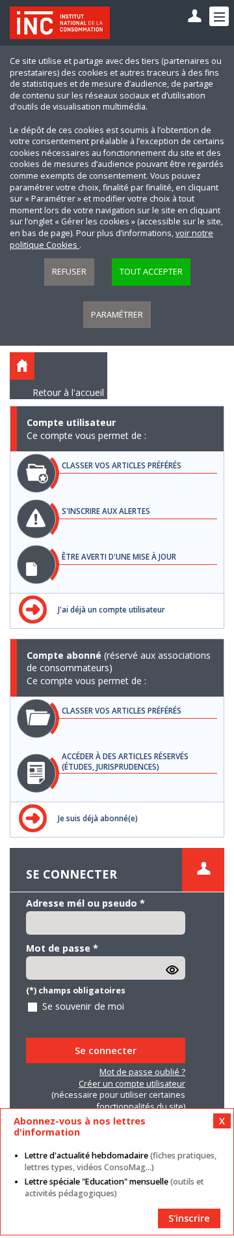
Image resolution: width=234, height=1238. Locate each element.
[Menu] (219, 16)
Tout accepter (151, 271)
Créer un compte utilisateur (132, 1083)
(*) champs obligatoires (75, 990)
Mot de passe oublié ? (142, 1072)
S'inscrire (189, 1218)
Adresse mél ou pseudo (85, 903)
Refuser (69, 271)
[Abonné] (195, 17)
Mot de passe (62, 948)
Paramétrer (117, 314)
